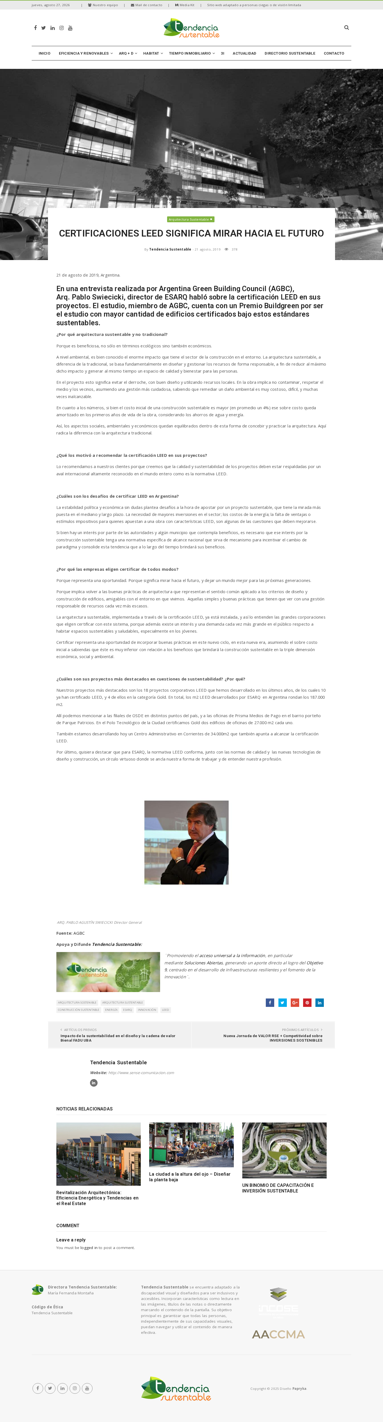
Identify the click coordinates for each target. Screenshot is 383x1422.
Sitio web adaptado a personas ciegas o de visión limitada (254, 5)
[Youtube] (70, 27)
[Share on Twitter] (282, 1002)
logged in (89, 1247)
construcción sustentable (79, 1010)
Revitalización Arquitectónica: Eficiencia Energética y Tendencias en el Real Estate (97, 1198)
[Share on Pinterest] (307, 1002)
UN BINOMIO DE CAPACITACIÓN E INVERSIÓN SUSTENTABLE (278, 1188)
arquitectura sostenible (77, 1002)
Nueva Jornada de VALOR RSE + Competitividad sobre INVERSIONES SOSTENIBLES (272, 1037)
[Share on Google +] (295, 1002)
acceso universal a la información (232, 955)
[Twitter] (43, 27)
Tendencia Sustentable (170, 249)
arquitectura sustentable (122, 1002)
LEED (165, 1010)
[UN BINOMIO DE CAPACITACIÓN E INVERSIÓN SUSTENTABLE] (284, 1150)
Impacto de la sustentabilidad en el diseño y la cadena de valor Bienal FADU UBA (118, 1037)
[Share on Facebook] (270, 1002)
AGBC (79, 933)
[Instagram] (61, 27)
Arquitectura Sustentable (189, 219)
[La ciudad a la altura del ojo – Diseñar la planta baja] (191, 1145)
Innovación (147, 1010)
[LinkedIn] (52, 27)
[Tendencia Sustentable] (176, 1388)
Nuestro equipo (105, 5)
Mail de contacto (148, 5)
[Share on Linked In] (319, 1002)
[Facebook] (35, 27)
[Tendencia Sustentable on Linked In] (94, 1083)
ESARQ (127, 1010)
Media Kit (187, 5)
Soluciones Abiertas (203, 962)
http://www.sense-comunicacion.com (141, 1072)
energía (111, 1010)
